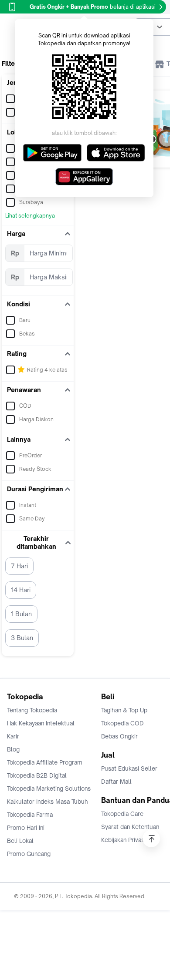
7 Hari (19, 566)
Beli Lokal (20, 840)
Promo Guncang (29, 853)
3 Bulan (22, 637)
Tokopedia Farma (30, 814)
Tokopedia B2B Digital (37, 775)
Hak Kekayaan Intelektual (41, 723)
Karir (13, 736)
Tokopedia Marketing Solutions (49, 788)
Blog (13, 749)
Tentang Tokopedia (32, 710)
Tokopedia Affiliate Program (44, 762)
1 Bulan (21, 613)
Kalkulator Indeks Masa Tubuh (47, 801)
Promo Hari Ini (25, 827)
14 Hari (21, 590)
